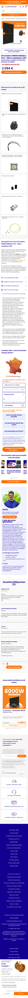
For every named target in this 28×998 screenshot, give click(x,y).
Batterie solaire (14, 866)
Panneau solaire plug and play (14, 845)
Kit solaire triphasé (14, 860)
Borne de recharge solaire (14, 848)
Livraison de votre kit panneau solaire (14, 915)
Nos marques (14, 857)
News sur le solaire (14, 895)
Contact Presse (14, 951)
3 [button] (11, 728)
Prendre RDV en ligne (10, 517)
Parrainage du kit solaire (14, 957)
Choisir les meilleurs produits (14, 886)
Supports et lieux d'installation (14, 901)
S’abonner (22, 756)
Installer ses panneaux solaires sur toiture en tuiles (14, 472)
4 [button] (13, 728)
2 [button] (9, 728)
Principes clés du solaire (14, 880)
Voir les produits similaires (14, 72)
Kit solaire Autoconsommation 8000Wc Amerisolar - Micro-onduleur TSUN (13, 717)
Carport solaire (14, 851)
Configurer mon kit (14, 15)
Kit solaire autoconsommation (14, 836)
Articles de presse (14, 948)
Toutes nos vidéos (14, 482)
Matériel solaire (14, 842)
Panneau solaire (14, 833)
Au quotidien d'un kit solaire (14, 907)
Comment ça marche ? (14, 874)
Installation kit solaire (14, 898)
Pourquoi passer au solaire (14, 877)
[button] (4, 33)
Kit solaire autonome (14, 839)
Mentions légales (14, 918)
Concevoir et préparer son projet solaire (14, 883)
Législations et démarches (14, 892)
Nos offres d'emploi (14, 954)
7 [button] (20, 728)
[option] (14, 467)
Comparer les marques (14, 889)
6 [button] (18, 728)
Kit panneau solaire (14, 830)
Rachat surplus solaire (14, 863)
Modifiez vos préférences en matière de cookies (14, 939)
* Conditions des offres (14, 928)
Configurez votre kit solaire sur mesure (14, 449)
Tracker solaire (14, 854)
